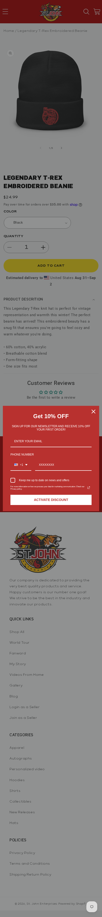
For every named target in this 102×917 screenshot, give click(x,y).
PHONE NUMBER (22, 454)
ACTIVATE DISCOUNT (51, 500)
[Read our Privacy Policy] (89, 487)
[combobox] (20, 465)
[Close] (93, 411)
